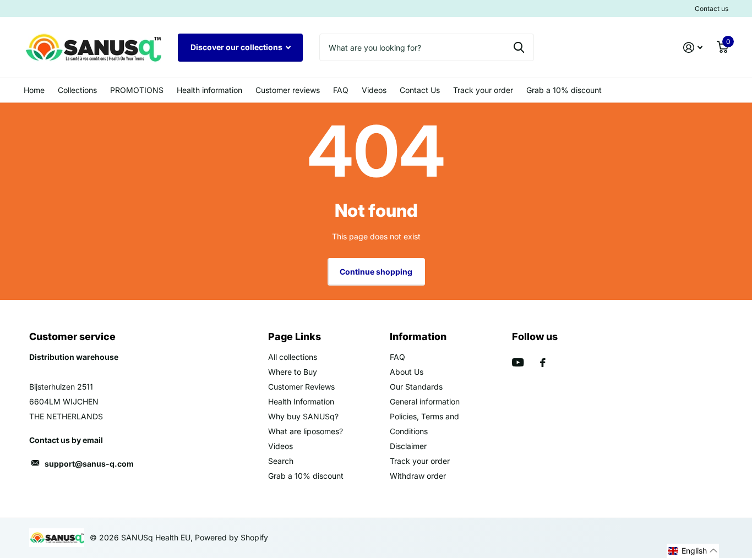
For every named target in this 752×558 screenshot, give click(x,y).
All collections (292, 357)
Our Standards (416, 386)
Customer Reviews (301, 386)
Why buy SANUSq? (303, 416)
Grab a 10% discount (564, 90)
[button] (693, 551)
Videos (374, 90)
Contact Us (420, 90)
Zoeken (519, 47)
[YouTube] (518, 362)
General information (425, 401)
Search (280, 461)
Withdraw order (418, 475)
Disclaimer (408, 446)
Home (34, 90)
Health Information (301, 401)
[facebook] (543, 362)
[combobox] (426, 47)
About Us (406, 371)
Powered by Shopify (231, 537)
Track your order (483, 90)
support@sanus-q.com (89, 463)
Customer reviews (287, 90)
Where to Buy (292, 371)
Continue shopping (376, 271)
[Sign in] (693, 47)
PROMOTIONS (137, 90)
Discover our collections (237, 47)
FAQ (340, 90)
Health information (209, 90)
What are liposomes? (305, 431)
